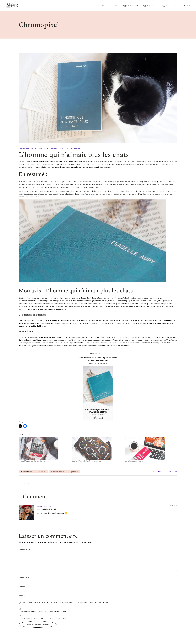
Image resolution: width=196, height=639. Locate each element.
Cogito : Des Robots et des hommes (86, 461)
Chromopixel (43, 149)
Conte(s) (41, 472)
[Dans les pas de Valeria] (150, 448)
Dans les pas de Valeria (134, 461)
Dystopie (68, 149)
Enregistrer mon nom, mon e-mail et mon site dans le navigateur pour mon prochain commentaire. (65, 602)
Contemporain (57, 149)
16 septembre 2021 (44, 506)
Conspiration (26, 472)
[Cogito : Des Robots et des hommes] (97, 448)
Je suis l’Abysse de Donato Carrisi (32, 461)
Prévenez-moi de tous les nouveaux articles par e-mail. (43, 618)
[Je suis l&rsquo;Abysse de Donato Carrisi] (44, 448)
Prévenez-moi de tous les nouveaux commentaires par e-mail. (45, 612)
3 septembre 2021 (26, 149)
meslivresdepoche (46, 509)
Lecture (76, 149)
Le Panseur (102, 363)
